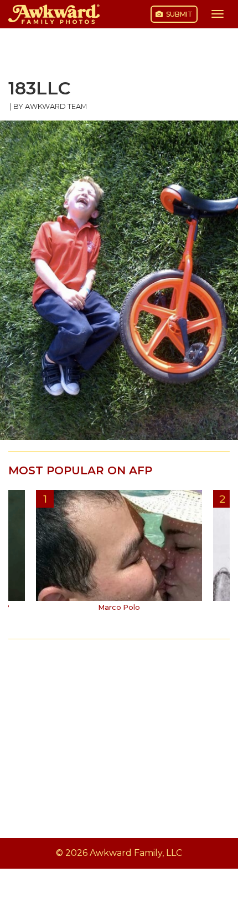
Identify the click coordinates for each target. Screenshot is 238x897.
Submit (178, 14)
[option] (119, 555)
